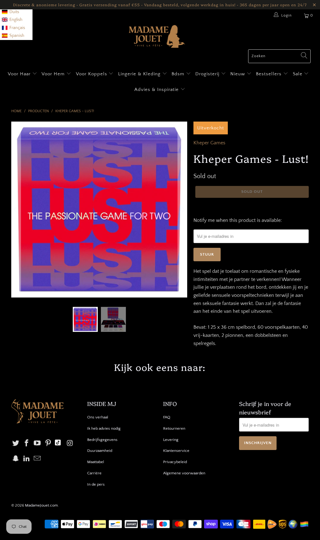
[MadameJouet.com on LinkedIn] (26, 459)
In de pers (96, 484)
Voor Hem (54, 74)
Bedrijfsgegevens (102, 440)
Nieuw (238, 74)
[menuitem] (10, 12)
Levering (170, 440)
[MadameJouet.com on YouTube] (37, 443)
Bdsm (179, 74)
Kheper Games (209, 143)
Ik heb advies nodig (104, 428)
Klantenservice (176, 450)
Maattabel (95, 462)
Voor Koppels (92, 74)
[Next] (183, 210)
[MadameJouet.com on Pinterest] (48, 443)
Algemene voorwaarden (184, 473)
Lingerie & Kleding (139, 74)
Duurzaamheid (99, 450)
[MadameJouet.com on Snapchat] (16, 459)
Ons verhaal (97, 417)
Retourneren (174, 428)
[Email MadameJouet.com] (37, 459)
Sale (298, 74)
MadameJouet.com (41, 505)
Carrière (94, 473)
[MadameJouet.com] (157, 37)
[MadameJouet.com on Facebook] (26, 443)
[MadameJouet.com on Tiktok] (57, 443)
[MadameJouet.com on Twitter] (16, 443)
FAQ (166, 417)
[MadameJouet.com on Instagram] (70, 443)
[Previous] (16, 210)
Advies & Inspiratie (157, 89)
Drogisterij (208, 74)
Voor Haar (19, 74)
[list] (16, 20)
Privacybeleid (175, 462)
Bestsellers (269, 74)
